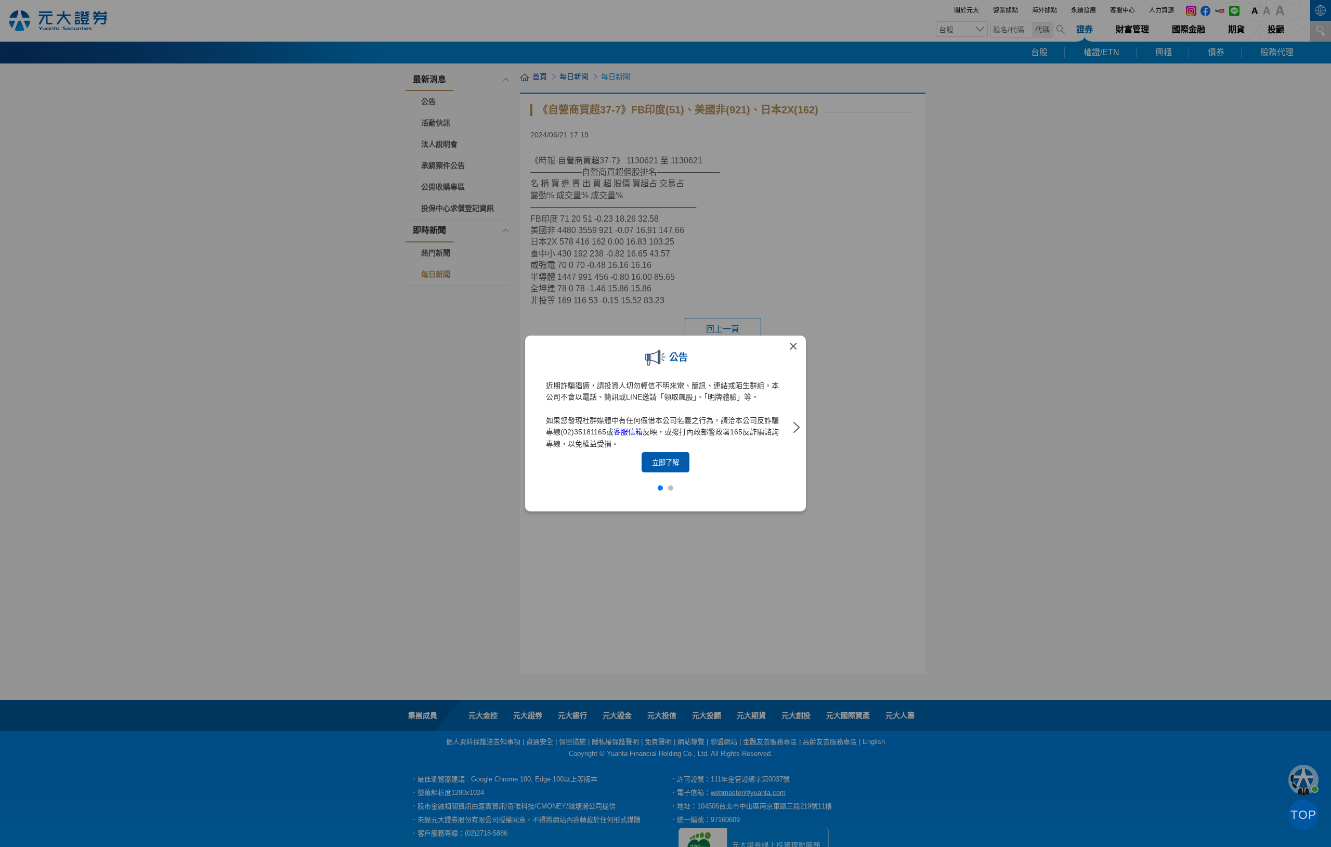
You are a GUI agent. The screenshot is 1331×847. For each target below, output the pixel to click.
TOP (1303, 815)
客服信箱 (628, 432)
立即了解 (665, 463)
